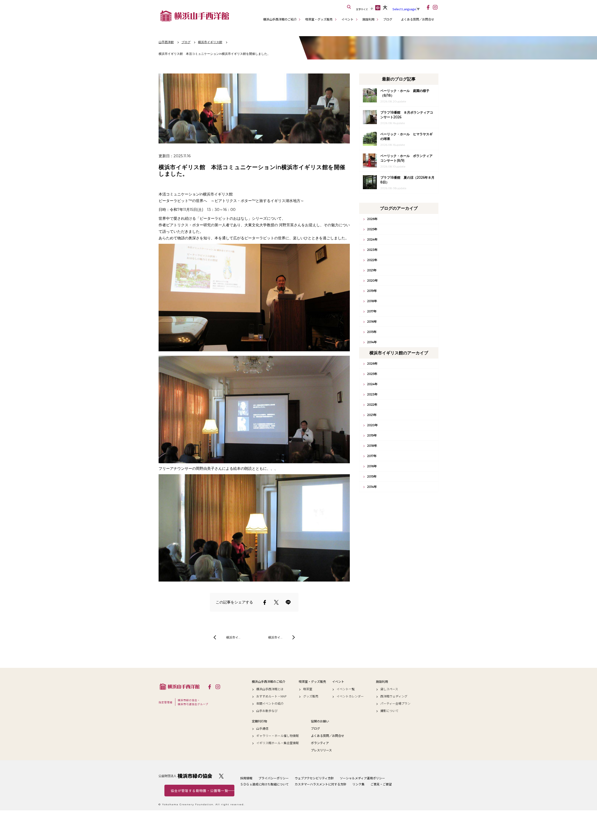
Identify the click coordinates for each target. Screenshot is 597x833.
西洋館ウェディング (393, 696)
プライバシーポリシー (273, 778)
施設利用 (368, 19)
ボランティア (320, 743)
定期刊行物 (259, 721)
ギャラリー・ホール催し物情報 (277, 736)
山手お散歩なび (267, 711)
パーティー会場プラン (395, 703)
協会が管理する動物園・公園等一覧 (199, 790)
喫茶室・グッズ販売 (319, 19)
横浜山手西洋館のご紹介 (280, 19)
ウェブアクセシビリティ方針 (314, 778)
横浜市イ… (233, 637)
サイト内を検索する (349, 6)
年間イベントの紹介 (270, 703)
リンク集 (358, 784)
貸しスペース (389, 689)
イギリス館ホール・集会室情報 (277, 743)
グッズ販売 (310, 696)
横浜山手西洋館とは (270, 689)
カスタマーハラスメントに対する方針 (320, 784)
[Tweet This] (276, 602)
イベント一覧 (346, 689)
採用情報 (246, 778)
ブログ (387, 19)
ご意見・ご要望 (381, 784)
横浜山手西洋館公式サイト (195, 16)
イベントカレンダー (350, 696)
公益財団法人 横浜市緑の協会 (185, 776)
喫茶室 (307, 689)
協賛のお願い (320, 721)
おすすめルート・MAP (271, 696)
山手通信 (262, 728)
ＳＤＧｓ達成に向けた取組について (264, 784)
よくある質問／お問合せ (417, 19)
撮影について (389, 711)
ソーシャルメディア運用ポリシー (362, 778)
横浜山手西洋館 (180, 687)
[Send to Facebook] (264, 602)
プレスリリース (321, 750)
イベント (347, 19)
